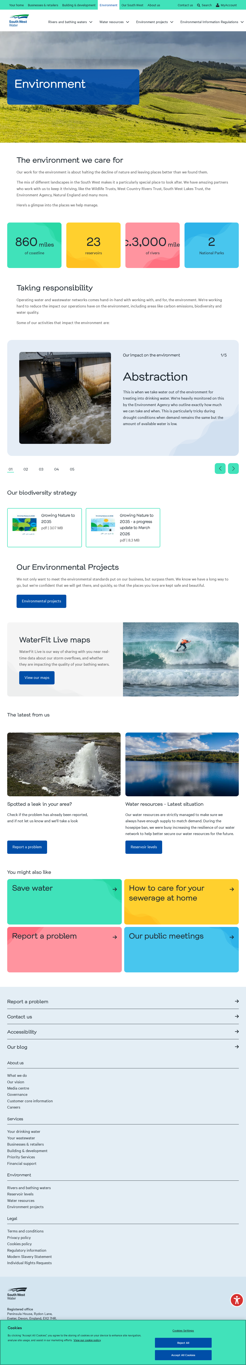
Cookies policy (19, 1243)
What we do (17, 1075)
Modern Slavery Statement (29, 1256)
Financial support (22, 1163)
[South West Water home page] (21, 20)
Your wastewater (21, 1137)
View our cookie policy (87, 1340)
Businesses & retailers (25, 1144)
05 (72, 469)
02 (26, 469)
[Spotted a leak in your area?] (64, 764)
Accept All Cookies (183, 1355)
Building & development (27, 1150)
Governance (17, 1094)
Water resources (20, 1200)
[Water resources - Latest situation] (182, 764)
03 (41, 469)
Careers (13, 1107)
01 (10, 469)
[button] (237, 1300)
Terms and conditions (25, 1230)
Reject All (183, 1343)
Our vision (15, 1081)
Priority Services (21, 1156)
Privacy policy (19, 1237)
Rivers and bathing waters (29, 1187)
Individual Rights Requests (29, 1262)
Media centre (18, 1088)
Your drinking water (23, 1131)
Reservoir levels (20, 1193)
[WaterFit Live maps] (181, 659)
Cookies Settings (183, 1330)
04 (56, 469)
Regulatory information (26, 1250)
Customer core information (30, 1100)
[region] (123, 1342)
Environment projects (25, 1206)
